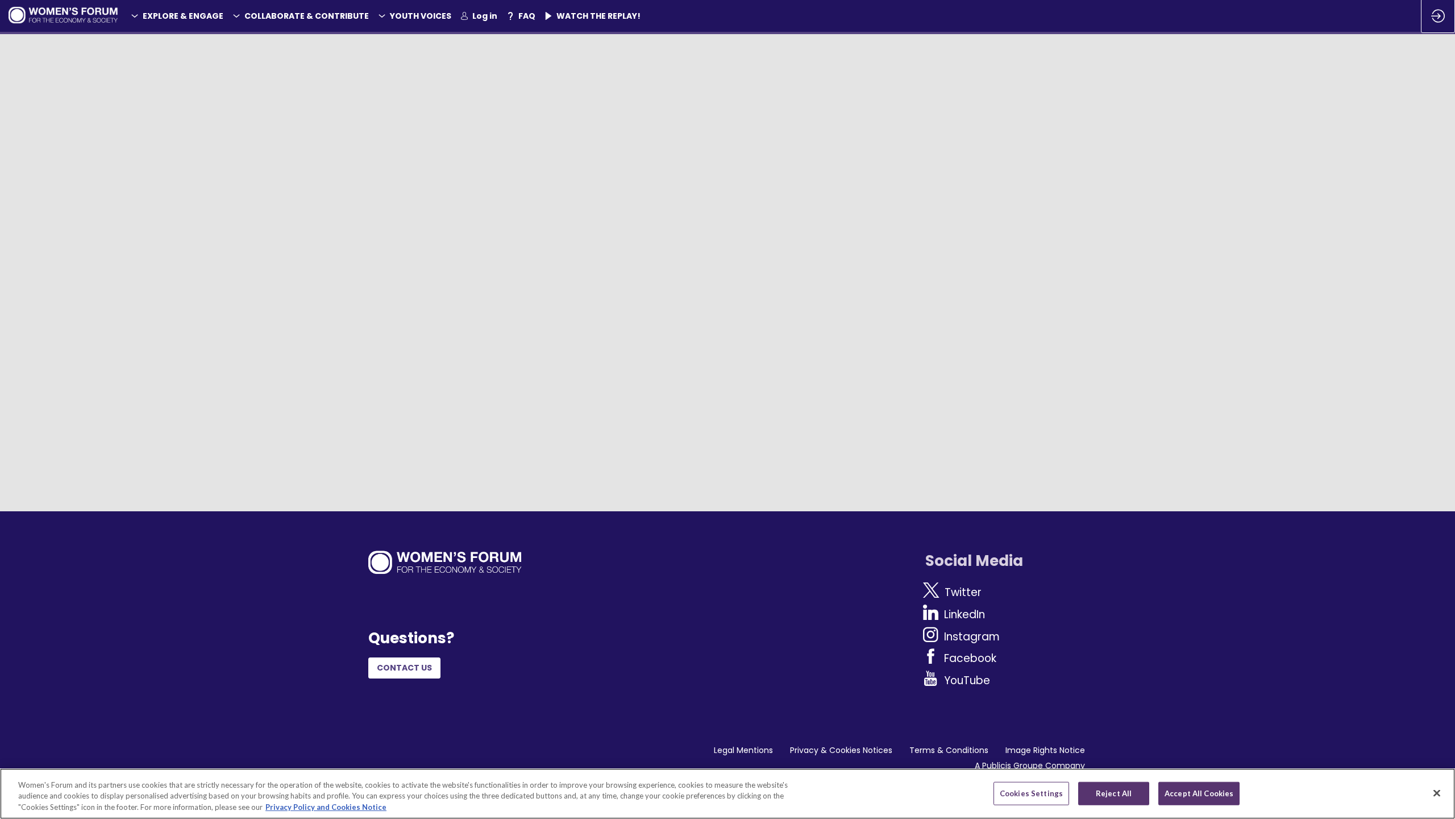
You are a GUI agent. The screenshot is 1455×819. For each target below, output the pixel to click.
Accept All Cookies (1199, 792)
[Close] (1436, 792)
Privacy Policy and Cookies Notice (325, 807)
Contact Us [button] (404, 668)
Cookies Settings (1031, 792)
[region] (727, 793)
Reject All (1114, 792)
